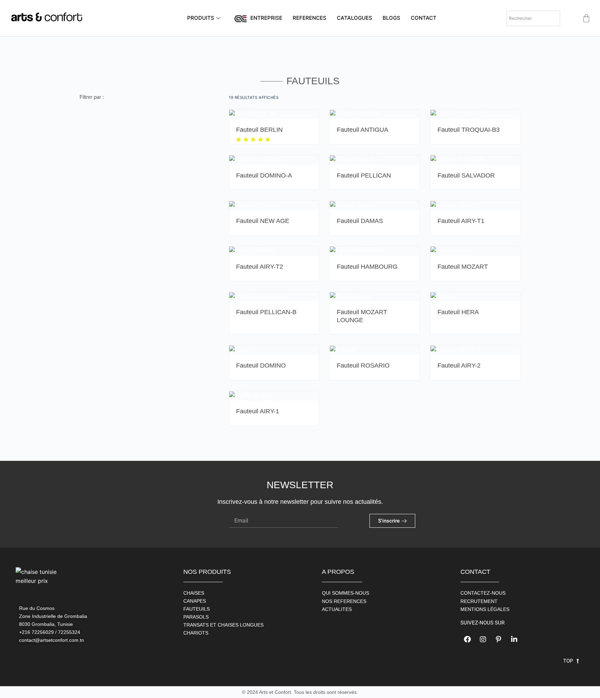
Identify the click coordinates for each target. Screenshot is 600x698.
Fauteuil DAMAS (360, 220)
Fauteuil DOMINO (261, 365)
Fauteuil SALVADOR (466, 175)
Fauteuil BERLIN (259, 129)
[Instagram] (483, 639)
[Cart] (586, 18)
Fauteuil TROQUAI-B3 (469, 129)
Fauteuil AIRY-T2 (259, 266)
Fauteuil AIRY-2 (459, 365)
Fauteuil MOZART (463, 266)
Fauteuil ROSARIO (363, 365)
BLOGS (391, 18)
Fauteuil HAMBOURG (367, 266)
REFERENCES (309, 18)
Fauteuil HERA (458, 312)
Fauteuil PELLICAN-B (266, 312)
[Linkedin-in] (514, 639)
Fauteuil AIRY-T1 (461, 220)
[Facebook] (467, 639)
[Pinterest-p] (499, 639)
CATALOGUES (354, 18)
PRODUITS (200, 18)
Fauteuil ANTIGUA (362, 129)
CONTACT (423, 18)
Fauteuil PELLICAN (364, 175)
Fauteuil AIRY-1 (257, 411)
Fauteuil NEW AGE (262, 220)
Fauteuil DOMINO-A (264, 175)
